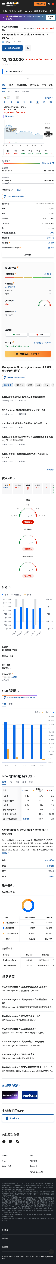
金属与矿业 (49, 860)
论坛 (51, 85)
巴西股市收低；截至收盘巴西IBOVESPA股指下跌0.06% (25, 455)
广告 (4, 1161)
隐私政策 (5, 1239)
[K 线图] (4, 97)
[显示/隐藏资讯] (17, 97)
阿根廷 (51, 876)
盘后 (51, 11)
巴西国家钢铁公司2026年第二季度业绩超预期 (23, 396)
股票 (5, 11)
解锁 (27, 819)
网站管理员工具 (36, 1172)
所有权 (17, 92)
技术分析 (7, 478)
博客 (32, 1155)
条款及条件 (6, 1230)
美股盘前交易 (40, 11)
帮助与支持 (6, 1166)
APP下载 (33, 1161)
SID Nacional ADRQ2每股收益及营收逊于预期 (24, 410)
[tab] (6, 488)
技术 (44, 85)
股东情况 (7, 885)
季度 (11, 704)
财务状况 (34, 85)
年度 (4, 704)
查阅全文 (5, 853)
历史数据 (25, 92)
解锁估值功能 (46, 163)
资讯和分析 (22, 85)
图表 (11, 85)
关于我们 (5, 1155)
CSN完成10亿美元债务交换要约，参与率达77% (24, 423)
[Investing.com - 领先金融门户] (12, 4)
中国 (20, 11)
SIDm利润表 (9, 690)
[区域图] (8, 97)
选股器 (12, 11)
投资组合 (33, 1166)
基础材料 (50, 866)
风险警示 (5, 1247)
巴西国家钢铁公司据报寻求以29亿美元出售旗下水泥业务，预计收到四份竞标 (27, 438)
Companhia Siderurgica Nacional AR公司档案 (25, 831)
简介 (9, 92)
